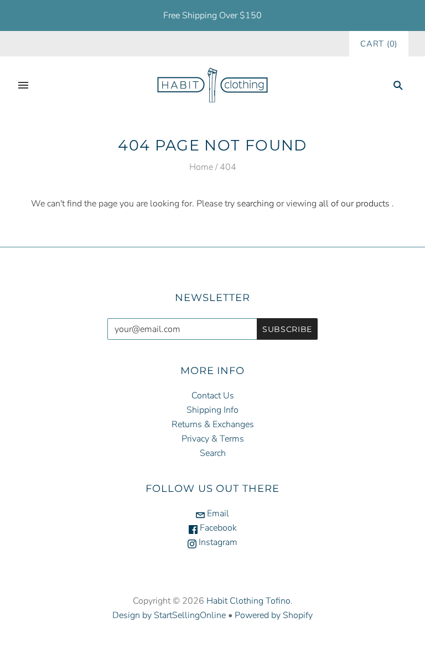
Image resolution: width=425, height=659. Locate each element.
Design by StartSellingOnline (170, 615)
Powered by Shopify (274, 615)
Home (201, 167)
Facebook (217, 528)
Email (217, 513)
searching (255, 204)
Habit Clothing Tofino (248, 601)
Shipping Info (212, 410)
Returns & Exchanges (213, 424)
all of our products (354, 204)
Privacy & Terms (213, 439)
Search (213, 453)
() (378, 43)
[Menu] (23, 85)
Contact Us (212, 396)
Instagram (216, 542)
